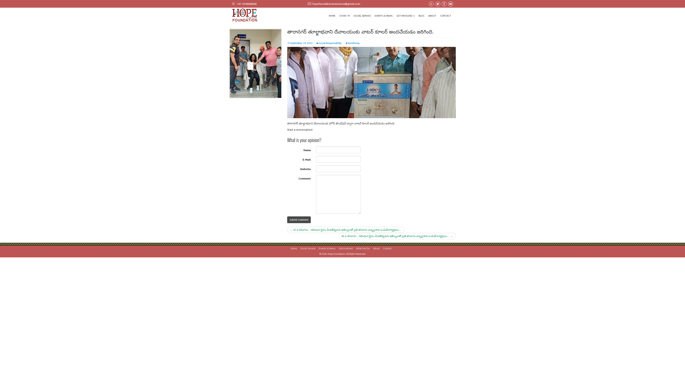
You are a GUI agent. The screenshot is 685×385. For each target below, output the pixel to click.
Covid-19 (344, 15)
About (432, 15)
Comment (304, 178)
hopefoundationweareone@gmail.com (336, 3)
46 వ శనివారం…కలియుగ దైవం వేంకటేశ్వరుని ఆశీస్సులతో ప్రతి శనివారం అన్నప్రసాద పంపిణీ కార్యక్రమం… (397, 236)
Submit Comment (299, 219)
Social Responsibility (330, 43)
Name (307, 150)
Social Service (362, 15)
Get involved (405, 15)
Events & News (384, 15)
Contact (445, 15)
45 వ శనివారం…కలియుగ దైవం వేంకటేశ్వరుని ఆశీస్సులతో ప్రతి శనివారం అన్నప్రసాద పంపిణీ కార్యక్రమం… (346, 229)
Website (305, 169)
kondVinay (354, 43)
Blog (421, 15)
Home (332, 15)
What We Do (363, 248)
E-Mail (307, 159)
